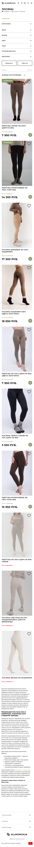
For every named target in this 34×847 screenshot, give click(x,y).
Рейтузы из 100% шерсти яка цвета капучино (17, 375)
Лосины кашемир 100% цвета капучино (14, 313)
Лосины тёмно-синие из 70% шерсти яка (15, 437)
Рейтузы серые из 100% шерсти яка (14, 127)
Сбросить (25, 63)
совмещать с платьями (22, 770)
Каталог (7, 11)
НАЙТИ (29, 70)
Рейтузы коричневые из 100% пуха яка (14, 189)
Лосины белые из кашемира (17, 678)
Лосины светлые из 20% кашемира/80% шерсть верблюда (14, 620)
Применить (9, 63)
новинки (6, 18)
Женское (15, 11)
